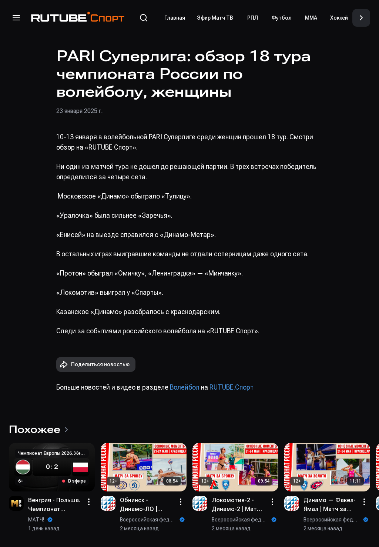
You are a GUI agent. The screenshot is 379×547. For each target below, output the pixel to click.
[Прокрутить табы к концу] (361, 18)
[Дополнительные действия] (89, 502)
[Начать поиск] (143, 18)
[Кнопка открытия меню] (16, 17)
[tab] (175, 18)
